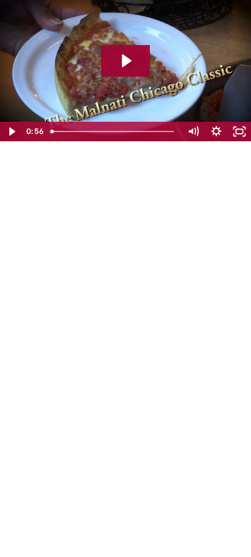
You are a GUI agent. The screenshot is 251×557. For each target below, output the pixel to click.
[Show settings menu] (216, 131)
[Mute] (193, 131)
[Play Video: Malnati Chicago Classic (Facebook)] (125, 61)
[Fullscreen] (239, 131)
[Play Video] (11, 131)
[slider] (113, 131)
